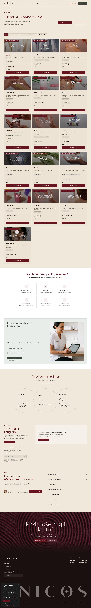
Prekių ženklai (32, 3)
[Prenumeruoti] (24, 456)
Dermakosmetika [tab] (42, 34)
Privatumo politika (83, 562)
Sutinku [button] (6, 601)
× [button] (18, 584)
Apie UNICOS (39, 3)
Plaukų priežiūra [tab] (21, 34)
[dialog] (10, 595)
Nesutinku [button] (14, 601)
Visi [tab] (6, 34)
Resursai (45, 3)
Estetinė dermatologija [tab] (32, 34)
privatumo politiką (8, 461)
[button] (11, 604)
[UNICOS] (45, 592)
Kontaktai (51, 3)
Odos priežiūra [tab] (12, 34)
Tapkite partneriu (83, 560)
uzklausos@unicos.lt (8, 566)
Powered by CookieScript (10, 605)
